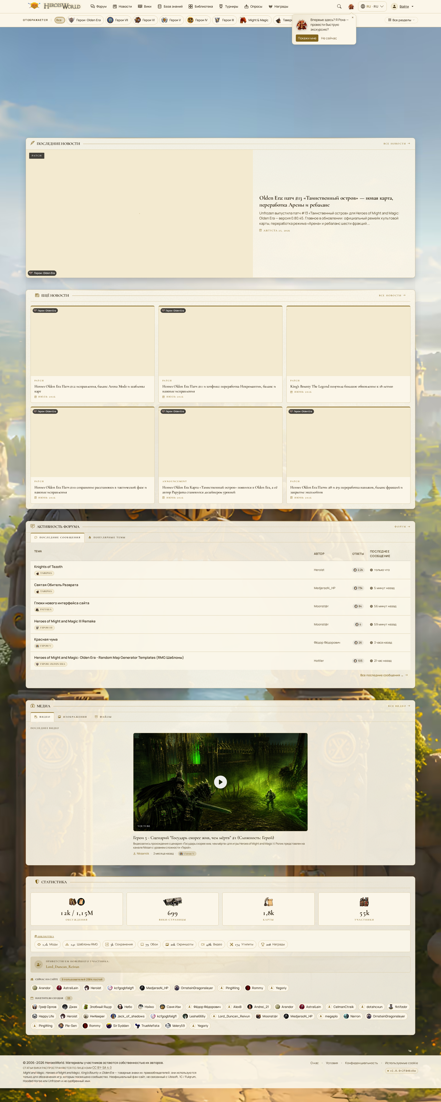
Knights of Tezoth (48, 566)
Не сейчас (329, 38)
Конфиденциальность (361, 1063)
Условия (332, 1063)
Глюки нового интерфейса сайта (61, 603)
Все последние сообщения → (382, 675)
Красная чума (46, 639)
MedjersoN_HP (324, 588)
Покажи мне (307, 38)
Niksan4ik (143, 853)
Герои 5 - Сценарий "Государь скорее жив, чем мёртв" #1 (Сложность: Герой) (203, 837)
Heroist (319, 570)
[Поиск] (339, 6)
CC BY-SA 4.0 (102, 1068)
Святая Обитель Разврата (56, 584)
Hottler (319, 661)
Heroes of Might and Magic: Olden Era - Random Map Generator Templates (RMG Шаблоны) (109, 657)
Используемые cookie (401, 1063)
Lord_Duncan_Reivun (62, 966)
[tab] (58, 537)
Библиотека (45, 936)
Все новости (395, 143)
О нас (315, 1063)
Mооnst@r (321, 606)
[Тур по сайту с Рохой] (351, 6)
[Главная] (54, 6)
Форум (400, 526)
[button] (402, 6)
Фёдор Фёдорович (327, 642)
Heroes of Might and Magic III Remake (65, 621)
